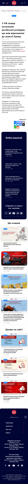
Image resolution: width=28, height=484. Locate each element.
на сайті (22, 51)
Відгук (8, 432)
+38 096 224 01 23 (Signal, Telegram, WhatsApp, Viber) (14, 445)
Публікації (9, 423)
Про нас (8, 429)
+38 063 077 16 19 (14, 442)
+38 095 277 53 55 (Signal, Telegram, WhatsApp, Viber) (14, 448)
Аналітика (9, 426)
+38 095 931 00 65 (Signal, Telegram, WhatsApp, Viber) (14, 460)
